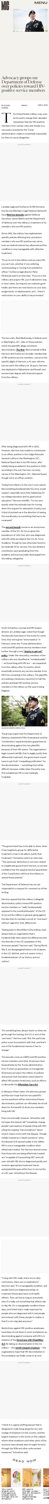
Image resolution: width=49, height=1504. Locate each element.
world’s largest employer (27, 1348)
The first (20, 350)
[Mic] (5, 5)
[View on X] (24, 316)
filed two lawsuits (15, 215)
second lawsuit (13, 527)
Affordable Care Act (28, 1084)
